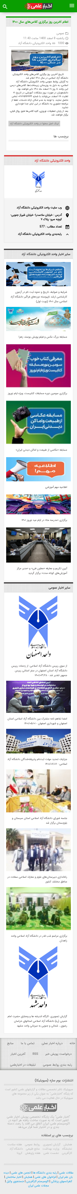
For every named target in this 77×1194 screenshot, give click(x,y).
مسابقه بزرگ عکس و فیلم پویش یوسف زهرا (43, 337)
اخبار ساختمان (13, 1177)
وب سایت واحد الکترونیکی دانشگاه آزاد (39, 207)
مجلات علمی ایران (38, 1185)
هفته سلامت (14, 1144)
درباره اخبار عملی (52, 1043)
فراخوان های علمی (45, 1177)
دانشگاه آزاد (16, 1149)
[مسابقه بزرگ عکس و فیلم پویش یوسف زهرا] (38, 330)
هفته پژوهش (32, 1153)
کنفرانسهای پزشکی (61, 1181)
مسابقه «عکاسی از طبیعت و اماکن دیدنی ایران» (41, 450)
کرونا (19, 1153)
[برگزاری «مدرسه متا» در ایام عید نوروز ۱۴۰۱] (38, 513)
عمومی (60, 33)
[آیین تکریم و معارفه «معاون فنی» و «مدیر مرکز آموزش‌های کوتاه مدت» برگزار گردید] (38, 562)
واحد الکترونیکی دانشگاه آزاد (34, 43)
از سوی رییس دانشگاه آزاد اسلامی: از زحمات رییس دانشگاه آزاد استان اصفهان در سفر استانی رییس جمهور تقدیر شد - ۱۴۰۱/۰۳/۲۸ (39, 670)
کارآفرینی (66, 1153)
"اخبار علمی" (62, 1116)
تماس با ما (27, 1043)
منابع (10, 1043)
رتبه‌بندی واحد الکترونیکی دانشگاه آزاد (40, 234)
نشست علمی (51, 1153)
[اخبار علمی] (38, 6)
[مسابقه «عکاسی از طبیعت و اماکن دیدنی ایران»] (38, 443)
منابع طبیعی (32, 1149)
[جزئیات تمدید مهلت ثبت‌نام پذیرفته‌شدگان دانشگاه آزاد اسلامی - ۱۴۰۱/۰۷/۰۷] (38, 752)
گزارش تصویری (51, 1144)
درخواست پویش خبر (58, 1054)
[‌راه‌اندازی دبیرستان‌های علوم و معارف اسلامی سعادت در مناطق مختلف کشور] (38, 870)
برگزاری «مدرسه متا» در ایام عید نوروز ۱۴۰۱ (44, 520)
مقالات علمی (65, 1172)
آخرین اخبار (18, 1054)
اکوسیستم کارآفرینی (37, 1181)
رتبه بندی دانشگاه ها (44, 1172)
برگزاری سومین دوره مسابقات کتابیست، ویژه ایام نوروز (37, 393)
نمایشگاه (66, 1149)
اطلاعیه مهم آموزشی (56, 487)
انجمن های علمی (20, 1172)
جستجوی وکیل (15, 1181)
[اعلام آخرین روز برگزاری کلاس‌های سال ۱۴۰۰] (38, 61)
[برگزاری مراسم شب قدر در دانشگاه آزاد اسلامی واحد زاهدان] (38, 929)
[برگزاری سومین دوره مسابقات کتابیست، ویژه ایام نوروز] (38, 386)
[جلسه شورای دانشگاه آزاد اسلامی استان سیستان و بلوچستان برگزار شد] (38, 811)
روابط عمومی (32, 1144)
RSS (35, 1054)
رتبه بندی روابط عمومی (57, 1064)
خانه (72, 1043)
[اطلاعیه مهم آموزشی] (38, 480)
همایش (67, 1144)
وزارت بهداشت (50, 1149)
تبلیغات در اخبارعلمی (23, 1064)
